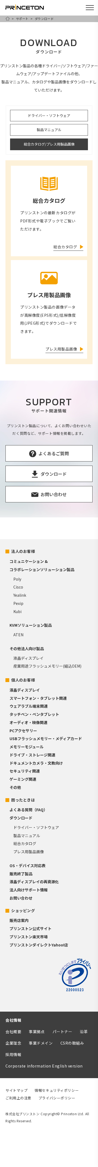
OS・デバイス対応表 (27, 865)
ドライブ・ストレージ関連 (32, 755)
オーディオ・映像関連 (28, 722)
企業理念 (13, 1043)
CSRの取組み (72, 1043)
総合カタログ (24, 843)
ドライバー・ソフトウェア (49, 115)
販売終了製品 (21, 873)
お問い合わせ (21, 898)
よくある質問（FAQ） (28, 809)
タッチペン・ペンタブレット (34, 714)
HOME (7, 18)
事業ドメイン (41, 1043)
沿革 (84, 1031)
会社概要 (13, 1031)
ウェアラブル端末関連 (29, 706)
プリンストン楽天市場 (29, 936)
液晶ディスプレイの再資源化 (34, 881)
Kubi (17, 611)
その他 (15, 787)
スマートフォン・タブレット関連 (38, 698)
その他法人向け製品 (27, 648)
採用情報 (13, 1054)
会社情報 (13, 1020)
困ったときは (23, 800)
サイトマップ (16, 1090)
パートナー (62, 1031)
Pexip (18, 603)
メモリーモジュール (27, 746)
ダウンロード (21, 818)
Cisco (18, 587)
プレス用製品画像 (28, 851)
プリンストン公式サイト (30, 928)
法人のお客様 (23, 551)
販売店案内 (19, 920)
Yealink (19, 595)
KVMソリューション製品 (31, 625)
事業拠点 (37, 1031)
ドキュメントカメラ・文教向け (36, 763)
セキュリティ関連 (25, 771)
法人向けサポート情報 (29, 889)
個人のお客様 (23, 680)
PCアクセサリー (23, 730)
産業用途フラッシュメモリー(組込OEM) (47, 666)
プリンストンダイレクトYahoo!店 (39, 945)
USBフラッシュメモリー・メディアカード (46, 738)
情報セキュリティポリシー (57, 1090)
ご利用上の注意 (18, 1097)
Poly (17, 579)
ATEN (18, 634)
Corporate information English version (44, 1066)
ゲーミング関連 (23, 779)
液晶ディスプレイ (28, 658)
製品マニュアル (49, 129)
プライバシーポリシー (56, 1097)
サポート (22, 18)
